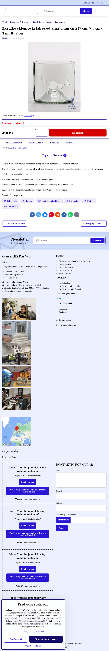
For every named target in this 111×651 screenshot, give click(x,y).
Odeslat (62, 528)
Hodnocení (6, 38)
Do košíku (78, 132)
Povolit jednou (27, 482)
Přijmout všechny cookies (46, 639)
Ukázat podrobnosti (33, 645)
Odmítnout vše (16, 639)
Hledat (86, 10)
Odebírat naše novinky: (20, 243)
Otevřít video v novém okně (28, 499)
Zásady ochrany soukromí (72, 643)
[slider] (18, 38)
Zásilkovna (64, 286)
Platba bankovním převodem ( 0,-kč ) (74, 261)
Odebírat (97, 240)
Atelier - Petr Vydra (18, 147)
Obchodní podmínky (66, 293)
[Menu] (105, 11)
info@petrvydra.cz (17, 274)
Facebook (63, 308)
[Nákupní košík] (98, 11)
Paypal (61, 264)
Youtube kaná (10, 277)
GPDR (58, 298)
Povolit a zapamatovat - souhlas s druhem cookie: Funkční (27, 490)
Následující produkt (92, 223)
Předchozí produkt (16, 223)
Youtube (62, 312)
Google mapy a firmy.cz (66, 324)
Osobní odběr (64, 283)
